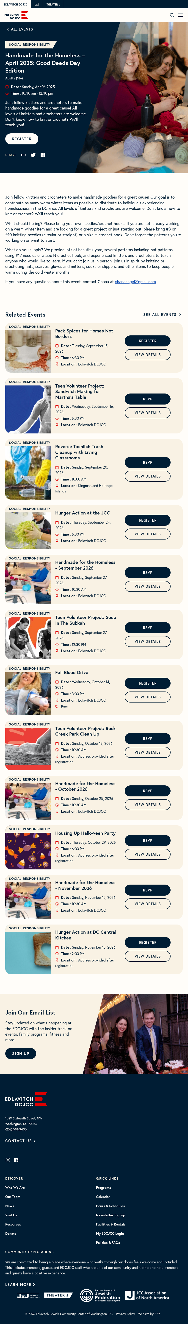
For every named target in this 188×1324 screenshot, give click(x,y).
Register (21, 138)
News (9, 1206)
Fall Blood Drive (71, 672)
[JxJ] (28, 1295)
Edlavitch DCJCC (16, 4)
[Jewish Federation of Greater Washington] (100, 1295)
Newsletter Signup (110, 1215)
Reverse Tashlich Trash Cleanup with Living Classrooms (79, 452)
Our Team (12, 1197)
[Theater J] (59, 1295)
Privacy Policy (125, 1314)
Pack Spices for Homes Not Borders (84, 334)
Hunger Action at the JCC (82, 513)
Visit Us (11, 1215)
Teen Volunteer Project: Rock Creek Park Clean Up (85, 731)
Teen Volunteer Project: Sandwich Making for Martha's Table (79, 391)
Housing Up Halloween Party (85, 833)
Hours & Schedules (110, 1206)
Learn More (18, 1284)
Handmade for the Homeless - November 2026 (85, 885)
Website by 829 (149, 1314)
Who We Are (15, 1187)
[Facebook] (16, 1160)
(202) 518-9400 (16, 1129)
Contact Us (18, 1140)
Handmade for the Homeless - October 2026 (85, 786)
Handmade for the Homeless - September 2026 (85, 565)
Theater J (53, 4)
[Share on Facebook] (42, 155)
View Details (148, 354)
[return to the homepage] (26, 1098)
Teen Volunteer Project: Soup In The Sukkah (85, 620)
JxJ (37, 4)
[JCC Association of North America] (147, 1295)
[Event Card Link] (28, 348)
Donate (10, 1233)
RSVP (147, 398)
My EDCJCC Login (110, 1233)
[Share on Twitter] (33, 155)
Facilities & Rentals (110, 1224)
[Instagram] (8, 1160)
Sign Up (20, 1053)
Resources (13, 1224)
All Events (22, 29)
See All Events (160, 314)
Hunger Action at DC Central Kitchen (85, 935)
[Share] (23, 155)
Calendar (103, 1197)
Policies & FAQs (108, 1243)
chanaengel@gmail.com (135, 281)
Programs (103, 1187)
